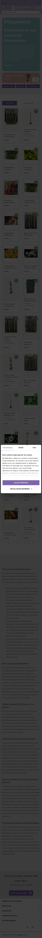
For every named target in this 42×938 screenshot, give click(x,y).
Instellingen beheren (20, 489)
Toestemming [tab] (7, 447)
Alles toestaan (21, 483)
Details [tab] (21, 447)
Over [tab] (34, 447)
